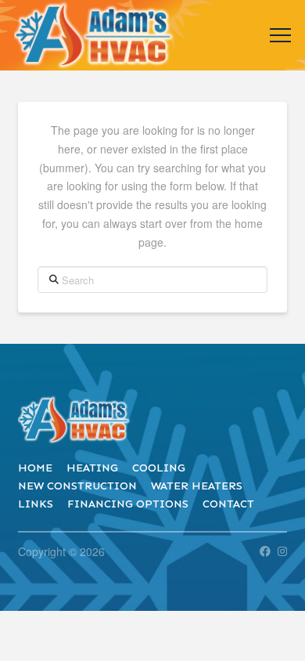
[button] (280, 35)
